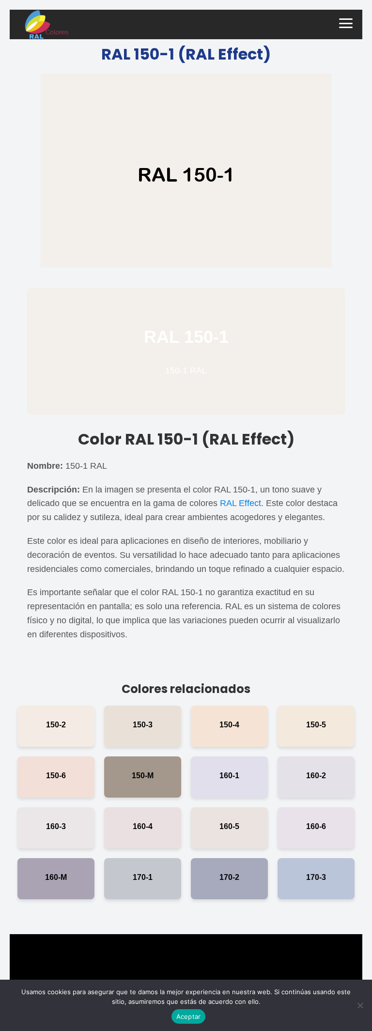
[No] (360, 1005)
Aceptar (188, 1016)
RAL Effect (240, 503)
